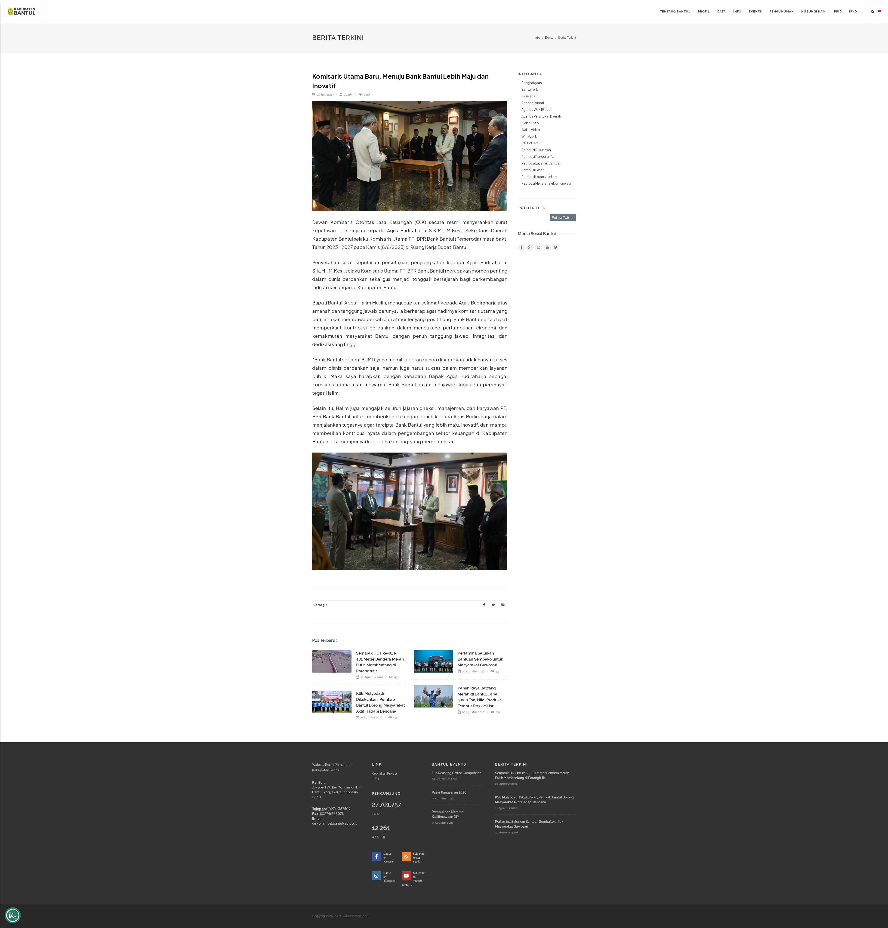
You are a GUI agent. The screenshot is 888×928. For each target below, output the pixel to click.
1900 (366, 94)
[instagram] (538, 247)
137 (395, 677)
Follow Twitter (563, 217)
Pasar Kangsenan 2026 (449, 792)
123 (394, 717)
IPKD (375, 779)
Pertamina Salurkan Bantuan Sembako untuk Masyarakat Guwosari (480, 659)
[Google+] (530, 247)
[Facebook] (521, 247)
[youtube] (547, 247)
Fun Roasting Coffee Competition (456, 773)
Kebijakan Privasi (384, 773)
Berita (549, 37)
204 (497, 712)
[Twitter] (555, 247)
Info (537, 37)
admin (348, 94)
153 (497, 671)
